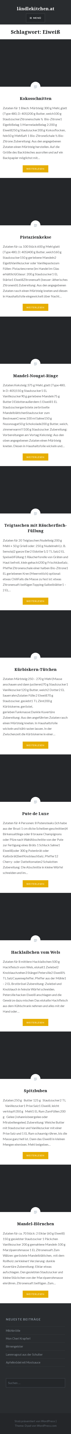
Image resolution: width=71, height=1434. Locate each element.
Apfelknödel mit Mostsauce (23, 1362)
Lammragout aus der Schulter (24, 1354)
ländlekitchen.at (35, 8)
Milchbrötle (13, 1330)
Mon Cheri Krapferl (18, 1338)
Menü (37, 17)
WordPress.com (47, 1425)
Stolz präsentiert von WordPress (35, 1421)
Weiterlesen (35, 168)
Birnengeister (14, 1346)
